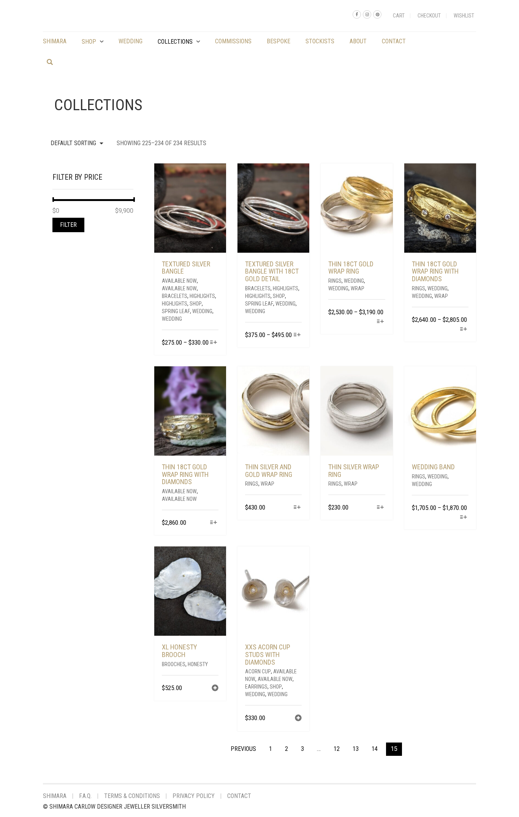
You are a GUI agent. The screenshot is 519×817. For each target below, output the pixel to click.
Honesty (198, 664)
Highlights (202, 296)
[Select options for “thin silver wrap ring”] (380, 508)
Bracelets (174, 296)
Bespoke (278, 41)
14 (375, 748)
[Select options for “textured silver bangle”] (213, 343)
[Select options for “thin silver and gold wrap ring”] (297, 508)
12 (337, 748)
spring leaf (176, 311)
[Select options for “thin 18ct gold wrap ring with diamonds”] (463, 329)
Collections (175, 41)
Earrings (256, 687)
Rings (335, 281)
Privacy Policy (193, 796)
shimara (54, 41)
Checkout (429, 16)
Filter (68, 224)
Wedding (130, 41)
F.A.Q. (85, 796)
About (358, 41)
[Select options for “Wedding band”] (463, 517)
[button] (215, 689)
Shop (89, 41)
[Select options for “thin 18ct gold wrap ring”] (380, 322)
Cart (399, 16)
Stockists (319, 41)
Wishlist (464, 16)
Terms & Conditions (132, 796)
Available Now (179, 281)
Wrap (357, 288)
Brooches (173, 664)
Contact (394, 41)
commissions (233, 41)
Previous (243, 748)
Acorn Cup (258, 671)
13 (356, 748)
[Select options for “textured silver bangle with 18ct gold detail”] (297, 335)
